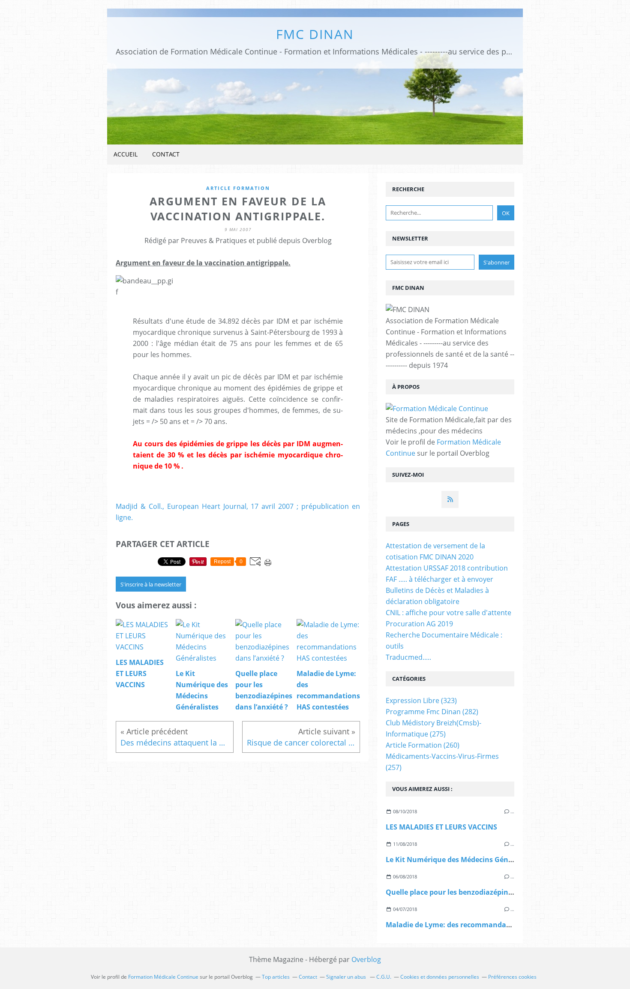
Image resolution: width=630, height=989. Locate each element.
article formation (238, 188)
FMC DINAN (315, 34)
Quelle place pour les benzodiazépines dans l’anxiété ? (478, 892)
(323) (421, 700)
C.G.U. (383, 976)
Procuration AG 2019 (419, 623)
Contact (166, 154)
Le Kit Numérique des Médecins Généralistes (461, 859)
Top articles (276, 976)
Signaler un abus (346, 976)
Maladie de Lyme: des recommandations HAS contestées (482, 924)
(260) (422, 745)
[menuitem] (125, 154)
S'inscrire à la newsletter (150, 584)
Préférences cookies (512, 976)
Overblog (366, 959)
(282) (432, 711)
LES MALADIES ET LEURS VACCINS (441, 827)
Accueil (126, 154)
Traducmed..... (408, 657)
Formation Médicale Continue (163, 976)
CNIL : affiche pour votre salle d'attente (448, 612)
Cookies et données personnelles (439, 976)
